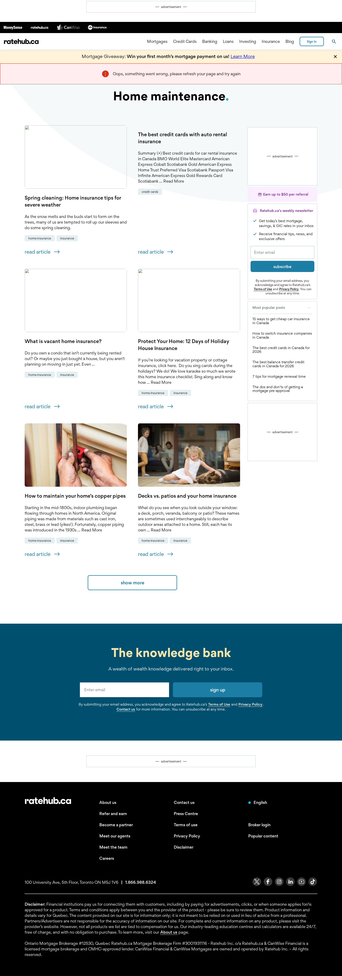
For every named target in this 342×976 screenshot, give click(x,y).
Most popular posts (268, 307)
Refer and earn (113, 813)
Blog (289, 41)
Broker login (259, 824)
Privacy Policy (288, 289)
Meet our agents (114, 835)
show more (132, 582)
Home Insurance (39, 238)
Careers (106, 858)
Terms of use (186, 824)
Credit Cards (185, 41)
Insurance (271, 41)
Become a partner (116, 824)
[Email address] (282, 252)
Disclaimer (183, 847)
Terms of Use (263, 289)
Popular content (263, 835)
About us (107, 802)
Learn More (243, 56)
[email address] (124, 689)
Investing (247, 41)
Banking (209, 41)
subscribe (282, 266)
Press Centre (186, 813)
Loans (228, 41)
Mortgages (157, 41)
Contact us (126, 709)
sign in (312, 41)
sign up (217, 690)
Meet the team (113, 847)
